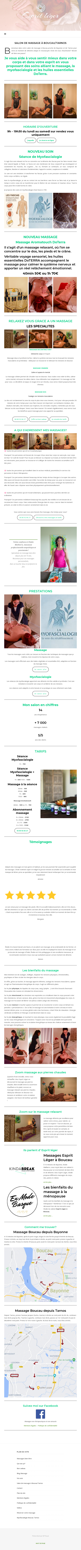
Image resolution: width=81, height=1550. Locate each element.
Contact (19, 1488)
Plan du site (21, 1493)
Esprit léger (40, 15)
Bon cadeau (21, 1468)
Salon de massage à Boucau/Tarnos (30, 1483)
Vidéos (19, 1508)
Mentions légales (30, 1426)
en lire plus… (47, 1182)
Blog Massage (22, 1473)
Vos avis (20, 1478)
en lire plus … (48, 1216)
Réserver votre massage (26, 1513)
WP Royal (46, 1536)
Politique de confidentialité (47, 1426)
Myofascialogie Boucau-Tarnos (28, 1518)
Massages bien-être (24, 1458)
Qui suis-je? (21, 1463)
